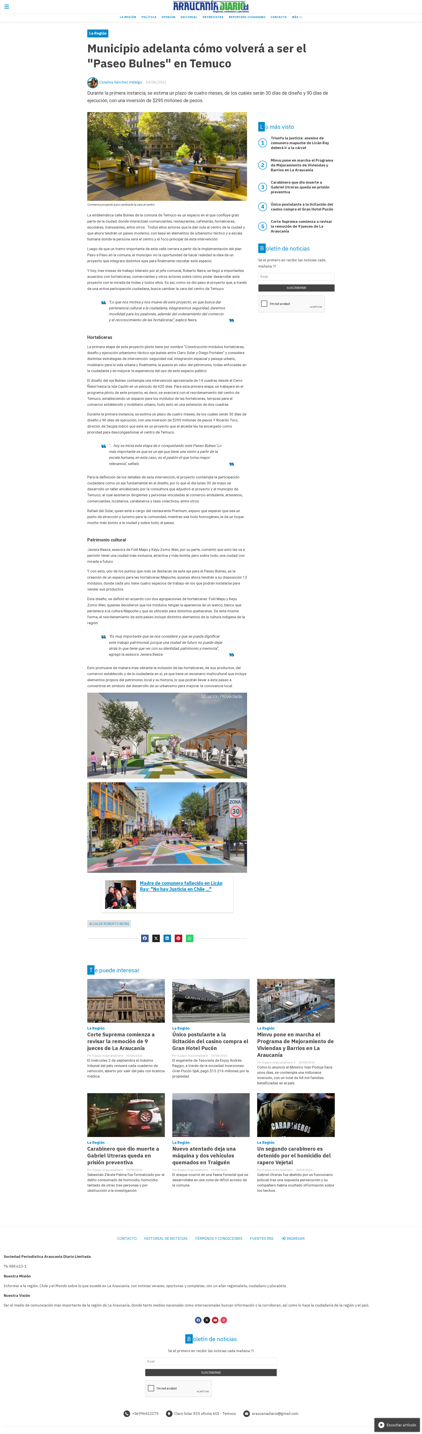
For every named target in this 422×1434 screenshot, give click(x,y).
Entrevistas (213, 17)
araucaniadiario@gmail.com (275, 1413)
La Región (128, 17)
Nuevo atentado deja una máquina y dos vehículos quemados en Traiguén (204, 1155)
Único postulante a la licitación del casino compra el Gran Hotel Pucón (210, 1041)
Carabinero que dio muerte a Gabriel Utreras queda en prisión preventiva (123, 1155)
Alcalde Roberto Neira (109, 924)
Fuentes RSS (261, 1238)
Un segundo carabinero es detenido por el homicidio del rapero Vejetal (294, 1155)
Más (295, 17)
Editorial (189, 17)
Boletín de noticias (285, 248)
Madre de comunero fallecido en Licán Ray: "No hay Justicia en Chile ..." (181, 886)
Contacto (279, 17)
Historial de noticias (165, 1238)
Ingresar (295, 1238)
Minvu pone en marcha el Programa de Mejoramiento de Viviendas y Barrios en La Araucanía (295, 1044)
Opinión (168, 17)
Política (149, 17)
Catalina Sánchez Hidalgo (120, 82)
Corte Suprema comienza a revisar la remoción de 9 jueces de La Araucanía (121, 1041)
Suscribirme (297, 288)
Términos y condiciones (218, 1238)
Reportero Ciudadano (247, 17)
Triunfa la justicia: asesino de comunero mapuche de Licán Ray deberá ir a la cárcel (300, 143)
